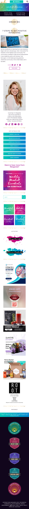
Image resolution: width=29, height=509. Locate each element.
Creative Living (8, 14)
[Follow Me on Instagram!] (21, 124)
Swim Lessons (14, 157)
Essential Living (20, 13)
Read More (14, 68)
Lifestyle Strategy (14, 142)
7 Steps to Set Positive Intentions (14, 32)
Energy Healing (14, 134)
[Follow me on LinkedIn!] (12, 124)
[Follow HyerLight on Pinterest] (19, 124)
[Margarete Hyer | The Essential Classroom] (4, 2)
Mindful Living (21, 14)
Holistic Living (8, 13)
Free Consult (14, 146)
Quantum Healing (14, 138)
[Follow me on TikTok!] (9, 124)
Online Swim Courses (14, 153)
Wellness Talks (14, 149)
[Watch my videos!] (15, 124)
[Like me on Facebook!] (6, 124)
